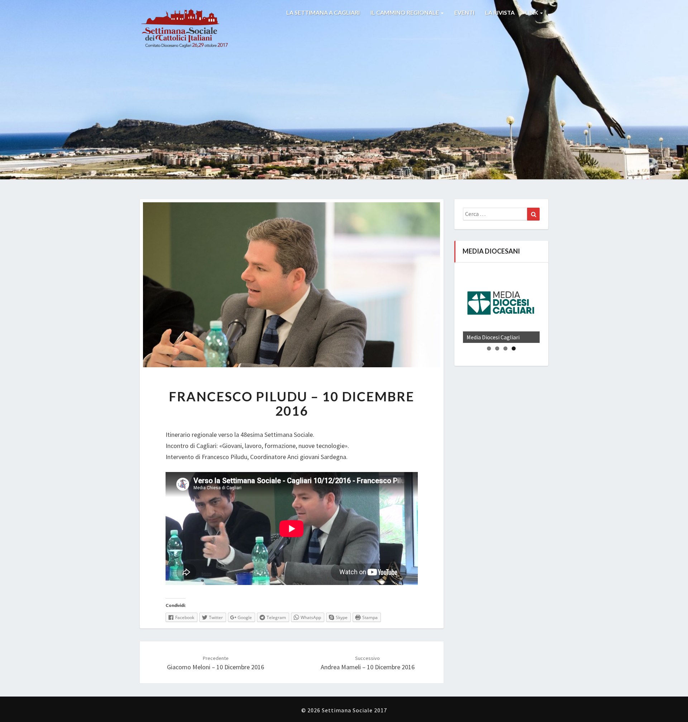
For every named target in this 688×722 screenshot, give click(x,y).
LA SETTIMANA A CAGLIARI (323, 12)
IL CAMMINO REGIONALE (405, 12)
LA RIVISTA (500, 12)
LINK (532, 12)
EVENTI (464, 12)
